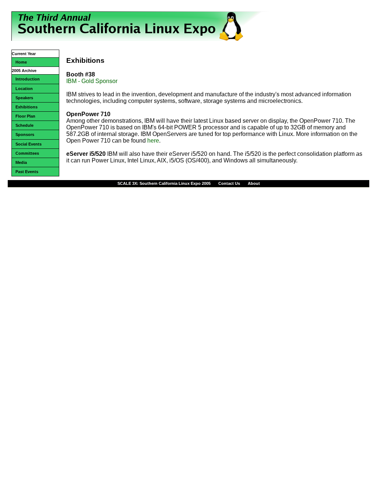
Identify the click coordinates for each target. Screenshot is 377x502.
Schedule (24, 125)
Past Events (26, 171)
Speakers (24, 98)
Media (21, 162)
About (254, 183)
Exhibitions (26, 107)
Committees (27, 153)
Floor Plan (25, 116)
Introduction (27, 79)
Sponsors (24, 134)
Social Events (28, 144)
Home (21, 62)
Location (24, 88)
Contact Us (229, 183)
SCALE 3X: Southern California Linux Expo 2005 (164, 183)
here (153, 140)
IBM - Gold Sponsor (91, 81)
